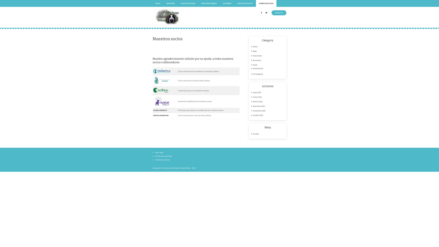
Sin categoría (258, 74)
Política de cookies (162, 160)
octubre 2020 (258, 115)
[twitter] (266, 13)
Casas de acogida (188, 3)
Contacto (279, 13)
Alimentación (258, 68)
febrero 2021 (258, 101)
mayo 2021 (257, 92)
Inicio (157, 3)
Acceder (256, 134)
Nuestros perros (209, 3)
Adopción (170, 3)
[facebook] (261, 13)
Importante (257, 56)
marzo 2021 (257, 97)
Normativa (257, 60)
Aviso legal (159, 152)
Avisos (255, 46)
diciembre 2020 (259, 106)
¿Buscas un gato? (245, 3)
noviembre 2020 (259, 111)
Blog (255, 51)
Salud (255, 65)
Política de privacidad (163, 156)
